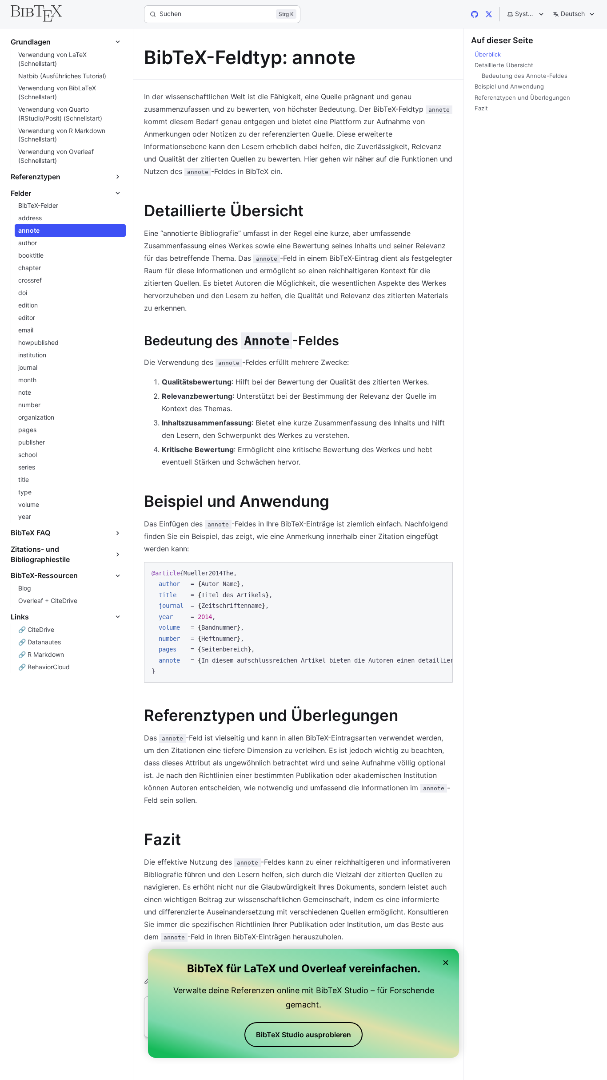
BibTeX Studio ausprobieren (303, 1034)
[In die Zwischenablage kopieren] (442, 572)
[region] (298, 622)
